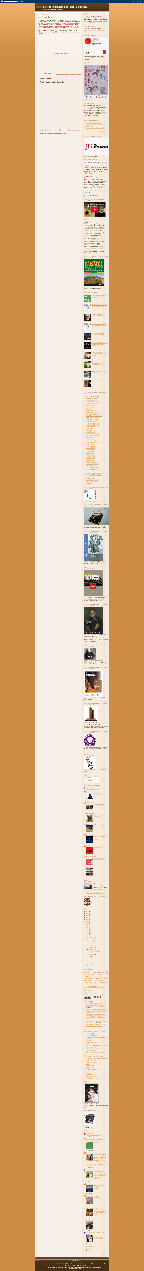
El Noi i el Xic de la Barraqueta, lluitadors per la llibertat (100, 354)
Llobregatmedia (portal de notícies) (95, 1052)
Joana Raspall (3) (90, 456)
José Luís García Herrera (93, 414)
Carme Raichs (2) (90, 446)
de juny (89, 943)
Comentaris (89, 780)
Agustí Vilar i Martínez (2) (93, 469)
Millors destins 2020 (99, 825)
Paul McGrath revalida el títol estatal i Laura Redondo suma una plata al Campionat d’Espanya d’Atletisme (96, 1015)
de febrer (89, 961)
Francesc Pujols (90, 439)
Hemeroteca (104, 978)
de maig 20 (91, 949)
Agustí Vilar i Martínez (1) (93, 467)
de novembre (91, 939)
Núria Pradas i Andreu (92, 442)
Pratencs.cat (89, 1133)
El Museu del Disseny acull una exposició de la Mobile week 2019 (100, 860)
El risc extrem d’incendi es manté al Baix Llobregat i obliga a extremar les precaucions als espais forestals (96, 1005)
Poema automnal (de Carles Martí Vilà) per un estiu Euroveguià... (99, 363)
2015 (87, 925)
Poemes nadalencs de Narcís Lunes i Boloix (98, 334)
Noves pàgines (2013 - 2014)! (93, 123)
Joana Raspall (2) (90, 455)
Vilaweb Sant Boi (90, 1076)
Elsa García (89, 483)
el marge (88, 1184)
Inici (59, 130)
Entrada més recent (44, 130)
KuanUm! (88, 1170)
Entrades (88, 777)
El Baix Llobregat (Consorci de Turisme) (97, 1045)
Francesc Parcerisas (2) (92, 435)
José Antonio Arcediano (92, 396)
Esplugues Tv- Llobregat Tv (93, 1048)
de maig (89, 946)
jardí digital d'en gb (91, 856)
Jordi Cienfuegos (90, 407)
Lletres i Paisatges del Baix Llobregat (65, 6)
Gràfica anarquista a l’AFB (93, 789)
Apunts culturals (92, 972)
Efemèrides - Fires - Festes (62, 74)
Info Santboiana (90, 1067)
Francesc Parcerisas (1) (92, 433)
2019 (87, 917)
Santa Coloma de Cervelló (93, 1078)
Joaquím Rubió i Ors (91, 462)
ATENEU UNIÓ (90, 1220)
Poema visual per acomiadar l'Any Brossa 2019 (100, 795)
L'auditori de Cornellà (91, 1062)
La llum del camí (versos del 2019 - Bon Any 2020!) (100, 838)
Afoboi (87, 1064)
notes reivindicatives (91, 985)
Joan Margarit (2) (90, 432)
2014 (87, 927)
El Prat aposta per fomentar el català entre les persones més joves (96, 1025)
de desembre (91, 937)
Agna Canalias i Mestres (92, 401)
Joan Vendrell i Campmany (93, 1153)
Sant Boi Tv (89, 1071)
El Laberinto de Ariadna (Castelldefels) (96, 1058)
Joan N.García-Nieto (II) (92, 481)
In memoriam (97, 1197)
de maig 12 (91, 954)
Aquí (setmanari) (90, 1033)
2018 (87, 919)
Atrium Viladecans (91, 1060)
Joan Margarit (89, 430)
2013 (87, 930)
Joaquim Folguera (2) (91, 412)
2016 (87, 923)
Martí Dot (88, 408)
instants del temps (91, 824)
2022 (87, 911)
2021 (87, 913)
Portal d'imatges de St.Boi (93, 1069)
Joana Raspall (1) (90, 453)
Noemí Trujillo (89, 465)
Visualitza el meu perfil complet (94, 893)
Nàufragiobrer (90, 845)
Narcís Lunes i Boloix (91, 421)
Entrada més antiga (74, 130)
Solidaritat (102, 984)
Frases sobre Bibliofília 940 (93, 1135)
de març (89, 959)
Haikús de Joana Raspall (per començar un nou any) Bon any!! (99, 325)
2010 (87, 936)
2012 (87, 932)
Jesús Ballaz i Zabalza (92, 398)
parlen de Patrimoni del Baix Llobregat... (95, 30)
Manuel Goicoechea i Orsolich (94, 416)
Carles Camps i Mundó (92, 403)
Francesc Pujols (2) (91, 440)
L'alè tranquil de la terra (100, 869)
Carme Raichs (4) (90, 449)
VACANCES (96, 1142)
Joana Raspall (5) (90, 460)
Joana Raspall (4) (90, 458)
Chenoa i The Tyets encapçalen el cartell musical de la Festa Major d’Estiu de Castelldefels (97, 1021)
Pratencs (88, 1073)
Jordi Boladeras (90, 400)
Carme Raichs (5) (90, 451)
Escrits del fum (90, 835)
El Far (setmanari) (91, 1047)
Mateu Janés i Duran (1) (92, 417)
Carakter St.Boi (90, 1065)
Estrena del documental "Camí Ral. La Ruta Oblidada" (100, 1187)
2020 (87, 915)
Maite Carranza (90, 405)
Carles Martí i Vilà (90, 428)
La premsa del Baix (91, 1050)
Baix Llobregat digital (91, 1035)
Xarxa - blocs (101, 987)
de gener (89, 963)
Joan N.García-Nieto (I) (92, 480)
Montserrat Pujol (90, 437)
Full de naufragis (90, 802)
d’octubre (90, 941)
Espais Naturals (94, 978)
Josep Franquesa (90, 478)
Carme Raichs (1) (90, 444)
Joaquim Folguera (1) (91, 410)
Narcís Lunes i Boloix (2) (92, 423)
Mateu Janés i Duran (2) (92, 419)
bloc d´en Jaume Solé (92, 1208)
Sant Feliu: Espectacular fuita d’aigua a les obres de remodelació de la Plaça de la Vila (97, 1011)
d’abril (89, 956)
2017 (87, 921)
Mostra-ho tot (105, 1254)
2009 (87, 965)
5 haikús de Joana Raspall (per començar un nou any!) (99, 305)
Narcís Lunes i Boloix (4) (92, 426)
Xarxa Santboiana (91, 1074)
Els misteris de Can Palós (99, 380)
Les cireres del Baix (93, 951)
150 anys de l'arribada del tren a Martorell (99, 296)
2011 (87, 934)
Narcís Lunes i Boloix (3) (92, 425)
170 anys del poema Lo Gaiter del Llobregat (98, 315)
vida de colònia (90, 813)
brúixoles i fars (90, 788)
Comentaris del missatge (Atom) (57, 133)
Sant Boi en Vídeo (91, 1246)
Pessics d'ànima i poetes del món (95, 792)
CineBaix (88, 1040)
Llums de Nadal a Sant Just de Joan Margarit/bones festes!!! (99, 344)
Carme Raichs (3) (90, 448)
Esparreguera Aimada (92, 1196)
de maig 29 (91, 947)
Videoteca (78, 74)
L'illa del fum (89, 867)
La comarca (72, 74)
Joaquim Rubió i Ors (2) (92, 464)
